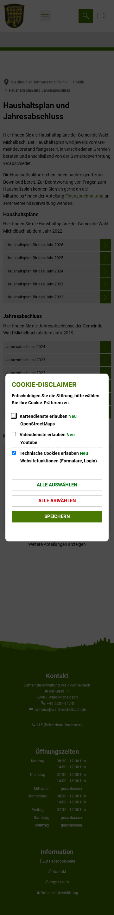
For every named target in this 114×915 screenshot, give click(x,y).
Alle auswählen (57, 485)
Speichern (57, 516)
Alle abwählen (57, 500)
